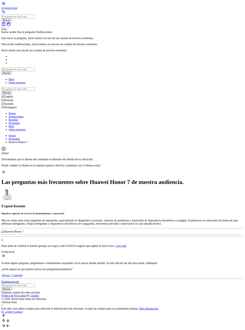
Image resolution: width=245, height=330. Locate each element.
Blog (11, 79)
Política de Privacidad (13, 295)
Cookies (34, 295)
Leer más (121, 245)
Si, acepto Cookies (12, 311)
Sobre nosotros (17, 82)
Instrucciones (16, 116)
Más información (148, 308)
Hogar (12, 113)
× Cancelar (16, 275)
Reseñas (13, 119)
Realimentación (10, 281)
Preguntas (14, 123)
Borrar (5, 275)
